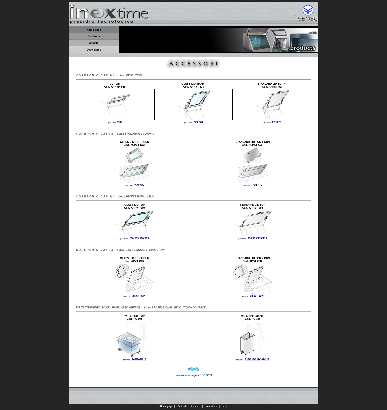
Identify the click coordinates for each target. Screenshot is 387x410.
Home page (166, 406)
